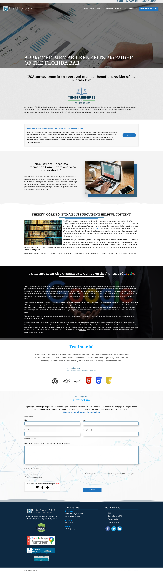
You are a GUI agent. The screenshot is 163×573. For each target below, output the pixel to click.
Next (134, 355)
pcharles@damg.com (71, 529)
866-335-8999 (69, 523)
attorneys (83, 330)
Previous (29, 355)
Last (84, 420)
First (25, 420)
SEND (92, 489)
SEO (96, 228)
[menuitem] (86, 8)
